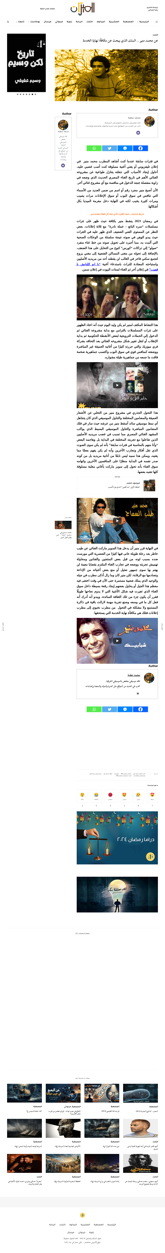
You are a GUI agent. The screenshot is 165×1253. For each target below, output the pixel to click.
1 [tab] (35, 94)
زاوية (91, 1233)
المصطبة (153, 1107)
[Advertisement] (117, 741)
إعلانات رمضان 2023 (126, 774)
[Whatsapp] (94, 148)
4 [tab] (26, 94)
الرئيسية (116, 774)
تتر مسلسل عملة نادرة (139, 776)
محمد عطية (63, 132)
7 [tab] (17, 94)
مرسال (70, 1233)
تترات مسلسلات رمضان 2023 (123, 776)
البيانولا (136, 483)
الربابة (52, 1225)
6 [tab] (20, 94)
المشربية (85, 1225)
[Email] (138, 133)
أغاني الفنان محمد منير (139, 774)
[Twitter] (109, 148)
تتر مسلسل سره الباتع (95, 774)
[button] (117, 895)
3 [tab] (29, 94)
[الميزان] (82, 9)
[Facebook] (140, 148)
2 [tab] (32, 94)
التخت (155, 35)
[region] (117, 895)
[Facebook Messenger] (125, 148)
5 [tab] (23, 94)
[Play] (117, 297)
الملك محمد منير (108, 774)
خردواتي (67, 1107)
